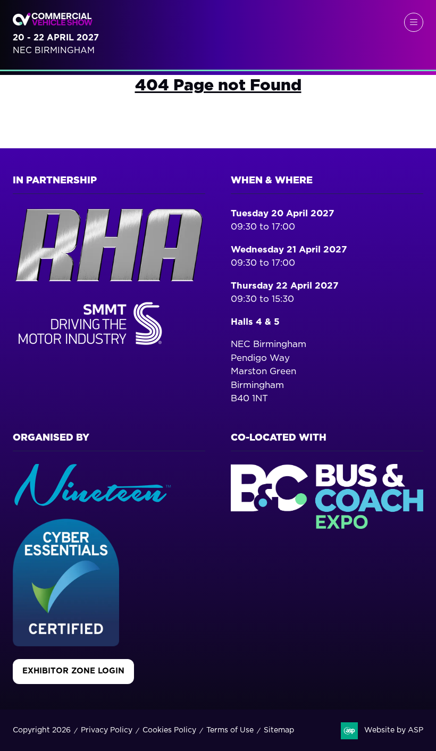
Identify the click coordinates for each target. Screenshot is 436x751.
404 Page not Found (218, 86)
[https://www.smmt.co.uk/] (92, 347)
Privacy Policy (106, 730)
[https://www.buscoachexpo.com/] (327, 525)
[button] (413, 22)
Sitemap (279, 730)
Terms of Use (230, 730)
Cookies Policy (169, 730)
